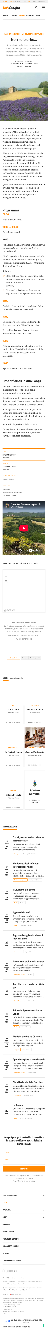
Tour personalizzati (12, 1261)
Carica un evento (38, 1)
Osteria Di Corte (13, 794)
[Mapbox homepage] (9, 610)
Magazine (30, 15)
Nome (7, 1152)
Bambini (24, 658)
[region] (24, 591)
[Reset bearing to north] (6, 581)
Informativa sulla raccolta (16, 1326)
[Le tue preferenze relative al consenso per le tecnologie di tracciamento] (43, 1325)
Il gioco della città (21, 912)
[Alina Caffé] (13, 695)
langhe (11, 7)
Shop (38, 15)
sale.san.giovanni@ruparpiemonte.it (23, 635)
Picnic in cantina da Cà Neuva (27, 1036)
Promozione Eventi (11, 1239)
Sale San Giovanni (34, 792)
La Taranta (18, 1105)
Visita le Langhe (10, 15)
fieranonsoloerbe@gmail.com (12, 492)
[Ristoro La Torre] (35, 695)
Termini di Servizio (15, 1290)
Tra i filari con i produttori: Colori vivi (29, 985)
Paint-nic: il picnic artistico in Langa (27, 1012)
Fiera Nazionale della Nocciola (28, 1082)
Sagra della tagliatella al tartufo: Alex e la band (29, 937)
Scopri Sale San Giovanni (35, 801)
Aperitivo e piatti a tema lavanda (29, 1059)
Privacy (21, 1278)
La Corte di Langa (13, 752)
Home (5, 1)
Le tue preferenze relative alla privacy (26, 1321)
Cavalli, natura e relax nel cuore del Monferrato (28, 839)
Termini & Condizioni (9, 1278)
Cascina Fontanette (34, 752)
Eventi (11, 1)
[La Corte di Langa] (13, 737)
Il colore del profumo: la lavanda (29, 961)
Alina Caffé (13, 709)
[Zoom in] (6, 573)
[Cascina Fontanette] (35, 737)
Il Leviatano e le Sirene (24, 889)
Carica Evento (9, 1232)
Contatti (6, 1224)
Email (7, 1159)
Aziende (6, 1253)
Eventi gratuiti (35, 658)
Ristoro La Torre (35, 709)
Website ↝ (6, 489)
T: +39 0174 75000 (24, 639)
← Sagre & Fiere (13, 658)
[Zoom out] (6, 577)
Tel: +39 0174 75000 (9, 495)
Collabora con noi (11, 1246)
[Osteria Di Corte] (13, 780)
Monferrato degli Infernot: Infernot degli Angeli (26, 865)
